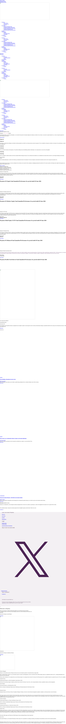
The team (5, 24)
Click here (1, 615)
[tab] (33, 166)
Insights (3, 30)
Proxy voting (6, 75)
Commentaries (2, 495)
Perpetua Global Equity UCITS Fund (9, 28)
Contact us (3, 35)
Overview (5, 56)
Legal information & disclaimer (7, 525)
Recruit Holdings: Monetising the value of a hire (8, 379)
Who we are (6, 38)
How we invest (6, 23)
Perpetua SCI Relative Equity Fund (9, 27)
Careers (5, 36)
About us (3, 22)
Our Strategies (4, 59)
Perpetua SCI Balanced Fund (8, 29)
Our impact (5, 34)
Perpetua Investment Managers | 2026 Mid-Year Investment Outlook (11, 497)
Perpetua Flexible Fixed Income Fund (9, 45)
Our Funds (3, 25)
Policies (5, 32)
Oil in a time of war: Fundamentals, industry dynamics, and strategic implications (13, 438)
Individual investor (3, 1)
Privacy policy (4, 524)
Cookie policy (4, 523)
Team (5, 58)
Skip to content (2, 0)
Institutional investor (3, 2)
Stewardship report (7, 33)
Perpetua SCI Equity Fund (8, 26)
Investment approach (7, 57)
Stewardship (4, 31)
